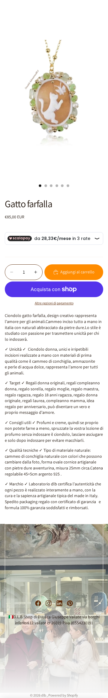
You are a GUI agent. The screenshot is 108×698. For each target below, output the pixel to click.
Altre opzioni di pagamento (54, 303)
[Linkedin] (59, 603)
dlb (44, 695)
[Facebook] (38, 603)
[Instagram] (48, 603)
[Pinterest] (70, 603)
